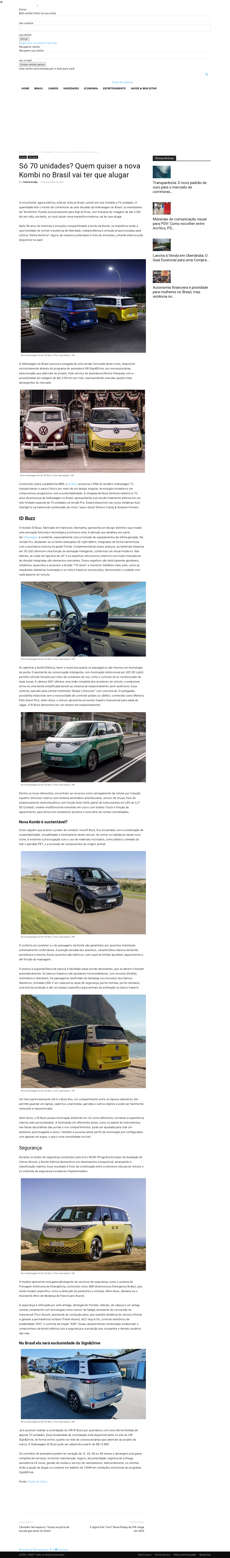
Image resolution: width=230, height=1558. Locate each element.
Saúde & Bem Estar (144, 88)
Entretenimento (114, 88)
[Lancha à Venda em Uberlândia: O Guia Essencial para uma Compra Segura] (182, 245)
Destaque (33, 157)
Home (25, 88)
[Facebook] (22, 190)
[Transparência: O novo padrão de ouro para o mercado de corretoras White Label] (182, 172)
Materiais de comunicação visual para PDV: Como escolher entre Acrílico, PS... (180, 223)
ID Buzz (72, 484)
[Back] (37, 5)
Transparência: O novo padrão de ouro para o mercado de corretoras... (180, 187)
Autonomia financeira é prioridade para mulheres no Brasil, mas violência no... (180, 292)
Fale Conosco (144, 1554)
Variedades (71, 88)
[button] (206, 75)
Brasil (38, 88)
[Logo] (42, 82)
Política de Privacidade (185, 1554)
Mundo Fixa (205, 1554)
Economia (91, 88)
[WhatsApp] (47, 190)
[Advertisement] (115, 120)
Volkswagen (30, 537)
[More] (56, 190)
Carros (53, 88)
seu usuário (26, 23)
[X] (30, 190)
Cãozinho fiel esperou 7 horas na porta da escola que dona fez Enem (44, 1529)
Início (21, 152)
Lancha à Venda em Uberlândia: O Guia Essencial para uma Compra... (181, 257)
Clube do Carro (37, 1481)
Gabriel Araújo (30, 182)
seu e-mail (25, 60)
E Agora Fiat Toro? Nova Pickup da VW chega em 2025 (117, 1529)
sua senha (25, 34)
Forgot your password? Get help (38, 43)
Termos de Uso (162, 1554)
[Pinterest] (39, 190)
